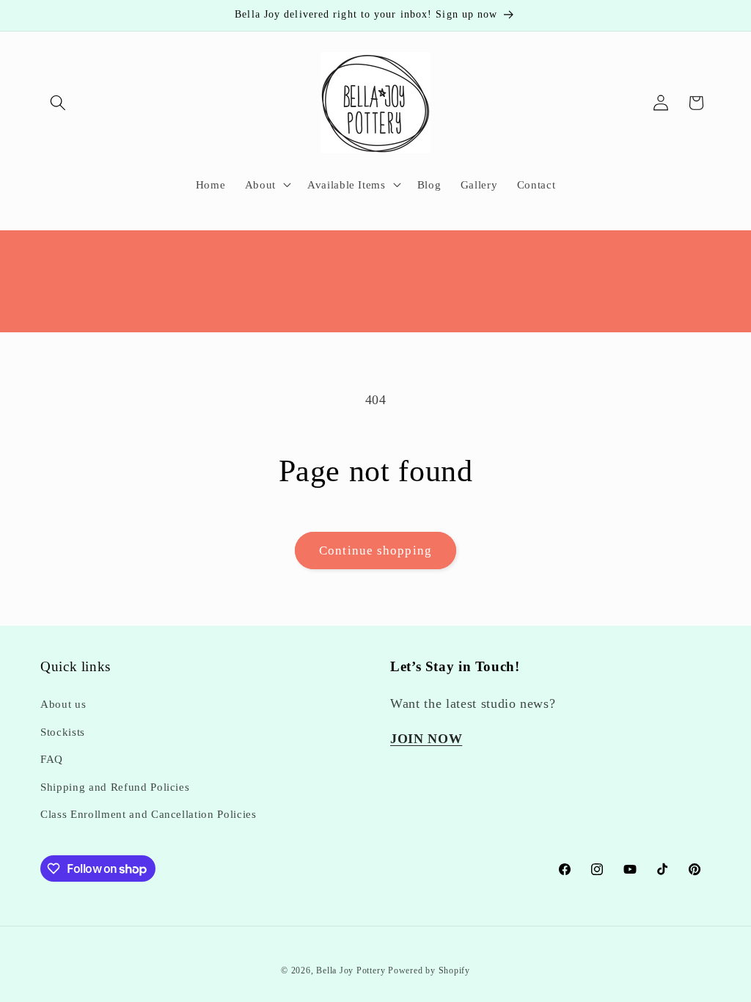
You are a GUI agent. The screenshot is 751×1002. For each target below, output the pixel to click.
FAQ (51, 759)
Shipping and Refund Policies (114, 786)
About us (63, 704)
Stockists (62, 731)
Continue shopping (375, 550)
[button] (58, 102)
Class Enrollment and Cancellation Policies (148, 814)
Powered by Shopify (429, 970)
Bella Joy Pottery (350, 970)
